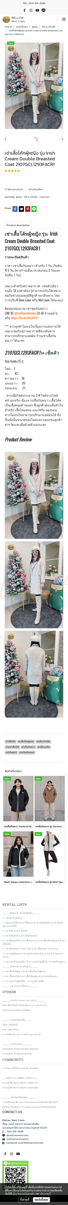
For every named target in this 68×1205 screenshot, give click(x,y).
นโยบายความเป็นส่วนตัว (23, 1193)
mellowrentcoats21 (17, 1139)
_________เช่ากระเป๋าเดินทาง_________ (20, 985)
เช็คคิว (52, 352)
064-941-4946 (37, 3)
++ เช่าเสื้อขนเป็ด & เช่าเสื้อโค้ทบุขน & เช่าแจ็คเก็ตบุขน (29, 976)
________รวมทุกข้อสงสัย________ (17, 1019)
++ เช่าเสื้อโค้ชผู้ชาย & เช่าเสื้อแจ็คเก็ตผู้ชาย (23, 971)
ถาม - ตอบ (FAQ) (10, 1029)
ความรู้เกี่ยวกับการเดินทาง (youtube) (20, 1087)
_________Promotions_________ (16, 1043)
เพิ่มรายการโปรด (15, 189)
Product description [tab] (18, 225)
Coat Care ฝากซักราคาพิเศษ (16, 1010)
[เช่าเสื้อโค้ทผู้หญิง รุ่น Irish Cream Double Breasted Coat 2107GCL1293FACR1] (34, 86)
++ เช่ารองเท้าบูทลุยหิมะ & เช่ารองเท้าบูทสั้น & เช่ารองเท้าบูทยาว (34, 961)
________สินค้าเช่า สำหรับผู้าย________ (20, 966)
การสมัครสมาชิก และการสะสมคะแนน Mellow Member (30, 1102)
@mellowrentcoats (25, 313)
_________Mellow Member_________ (19, 1097)
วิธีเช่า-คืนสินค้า (10, 1024)
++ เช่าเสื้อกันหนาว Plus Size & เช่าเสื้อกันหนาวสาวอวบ (29, 948)
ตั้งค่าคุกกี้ (24, 1199)
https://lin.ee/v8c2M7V (24, 318)
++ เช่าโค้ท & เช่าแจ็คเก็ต (14, 930)
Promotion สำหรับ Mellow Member (20, 1048)
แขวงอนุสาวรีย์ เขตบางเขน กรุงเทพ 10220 (24, 1128)
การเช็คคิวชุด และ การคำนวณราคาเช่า (21, 1034)
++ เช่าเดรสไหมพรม (12, 917)
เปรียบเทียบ (36, 189)
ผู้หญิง (19, 197)
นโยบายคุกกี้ (45, 1193)
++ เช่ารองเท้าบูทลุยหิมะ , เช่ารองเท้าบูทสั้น (23, 981)
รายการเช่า (44, 197)
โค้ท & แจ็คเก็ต (31, 197)
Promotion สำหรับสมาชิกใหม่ (17, 1053)
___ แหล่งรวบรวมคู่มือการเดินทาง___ (19, 1077)
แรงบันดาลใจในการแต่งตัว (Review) (20, 1068)
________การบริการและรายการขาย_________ (23, 1000)
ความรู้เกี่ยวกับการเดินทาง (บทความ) (20, 1082)
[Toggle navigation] (63, 19)
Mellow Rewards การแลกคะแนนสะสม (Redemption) (29, 1106)
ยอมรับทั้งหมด (41, 1199)
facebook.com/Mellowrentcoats (24, 1143)
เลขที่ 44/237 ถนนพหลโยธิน (24, 1124)
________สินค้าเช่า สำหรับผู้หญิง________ (21, 912)
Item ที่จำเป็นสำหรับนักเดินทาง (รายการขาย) (24, 1005)
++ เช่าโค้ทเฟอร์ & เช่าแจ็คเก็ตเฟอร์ (19, 935)
